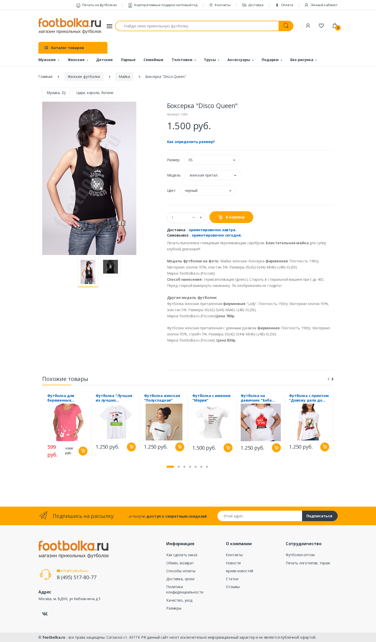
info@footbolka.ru (74, 570)
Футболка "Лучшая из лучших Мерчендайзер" (114, 398)
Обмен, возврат (180, 563)
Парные (128, 59)
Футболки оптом (300, 554)
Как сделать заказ (181, 554)
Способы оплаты (180, 570)
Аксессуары (238, 59)
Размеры (173, 608)
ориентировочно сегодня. (217, 235)
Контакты (222, 5)
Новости (233, 563)
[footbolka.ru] (69, 26)
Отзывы (232, 586)
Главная (45, 76)
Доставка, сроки (180, 578)
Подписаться (319, 515)
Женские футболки (84, 76)
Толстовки (182, 59)
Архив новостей (239, 570)
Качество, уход (179, 600)
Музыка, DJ (56, 92)
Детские (104, 59)
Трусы (210, 59)
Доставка (256, 5)
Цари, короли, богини (94, 92)
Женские (76, 59)
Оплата (286, 5)
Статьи (232, 578)
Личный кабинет (324, 5)
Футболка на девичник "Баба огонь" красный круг (260, 398)
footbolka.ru (53, 637)
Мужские (47, 59)
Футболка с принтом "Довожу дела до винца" (308, 398)
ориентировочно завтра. (212, 229)
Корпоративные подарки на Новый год (165, 5)
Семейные (153, 59)
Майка (124, 76)
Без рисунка (301, 59)
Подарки (270, 59)
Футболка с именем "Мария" (211, 398)
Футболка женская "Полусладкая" (162, 398)
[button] (212, 160)
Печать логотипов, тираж (308, 563)
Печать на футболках (99, 5)
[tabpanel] (67, 427)
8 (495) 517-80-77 (76, 577)
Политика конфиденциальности (184, 589)
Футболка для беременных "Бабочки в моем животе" (63, 398)
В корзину (235, 217)
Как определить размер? (191, 141)
